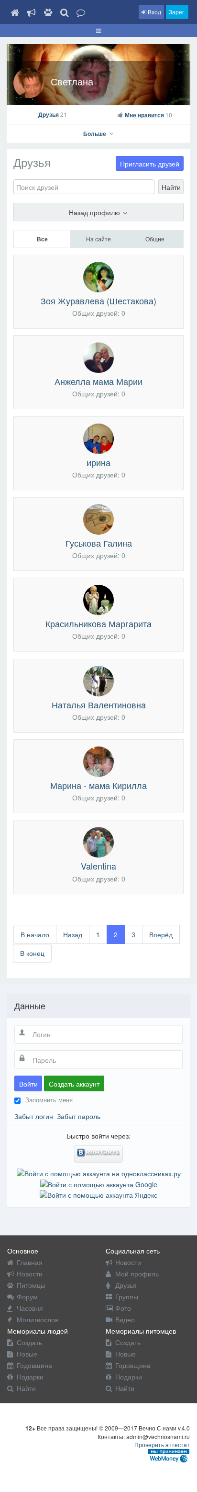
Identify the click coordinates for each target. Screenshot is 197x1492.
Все (42, 239)
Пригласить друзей (149, 163)
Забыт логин (33, 1116)
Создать (29, 1342)
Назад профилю (95, 212)
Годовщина (34, 1365)
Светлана (72, 81)
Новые (27, 1353)
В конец (32, 953)
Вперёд (161, 934)
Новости (30, 1273)
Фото (123, 1308)
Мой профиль (137, 1273)
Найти (171, 187)
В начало (35, 934)
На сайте (98, 239)
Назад (72, 934)
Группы (126, 1296)
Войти (28, 1083)
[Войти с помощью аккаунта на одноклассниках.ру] (99, 1172)
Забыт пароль (78, 1116)
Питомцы (31, 1285)
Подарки (30, 1376)
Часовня (30, 1308)
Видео (125, 1319)
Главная (30, 1262)
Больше (95, 133)
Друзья (52, 114)
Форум (27, 1296)
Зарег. (177, 12)
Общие (154, 239)
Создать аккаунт (74, 1083)
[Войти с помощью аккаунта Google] (98, 1183)
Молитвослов (37, 1319)
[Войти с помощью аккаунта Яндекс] (98, 1194)
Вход (153, 12)
